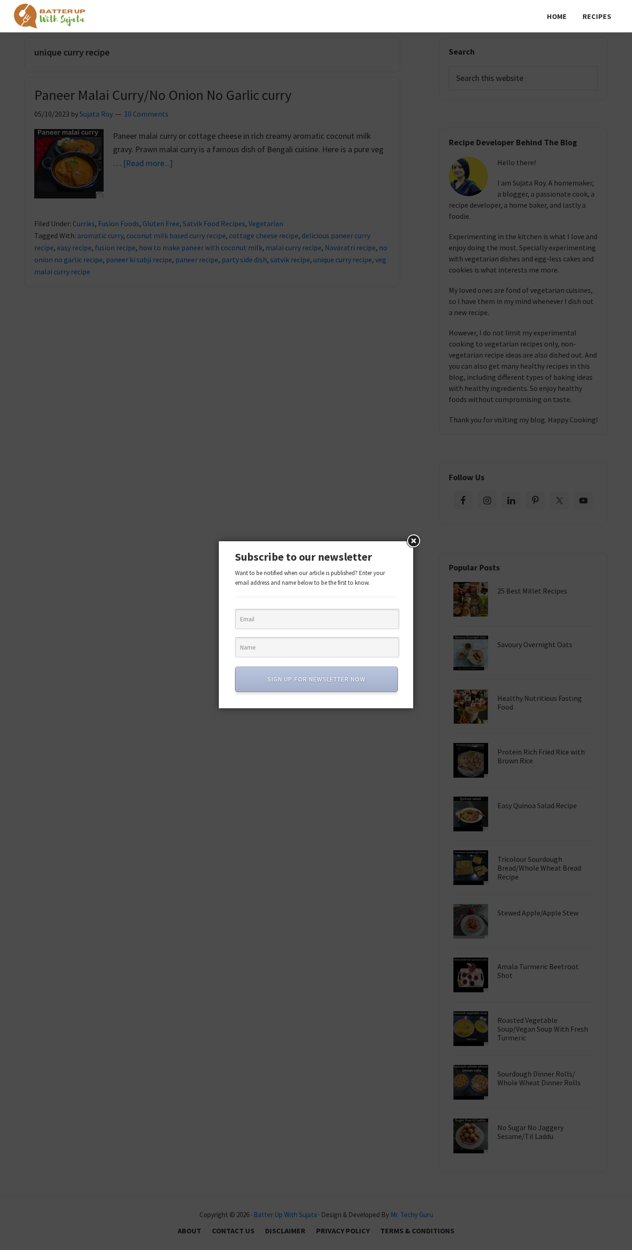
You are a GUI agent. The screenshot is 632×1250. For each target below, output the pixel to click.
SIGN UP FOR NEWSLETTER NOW (316, 679)
